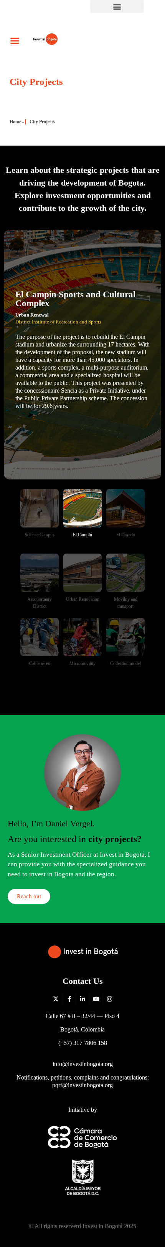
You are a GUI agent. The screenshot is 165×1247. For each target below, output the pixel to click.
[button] (117, 6)
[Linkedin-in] (82, 999)
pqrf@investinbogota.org (82, 1085)
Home (15, 121)
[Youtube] (96, 999)
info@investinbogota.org (83, 1064)
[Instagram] (109, 999)
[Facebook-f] (69, 999)
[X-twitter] (55, 999)
